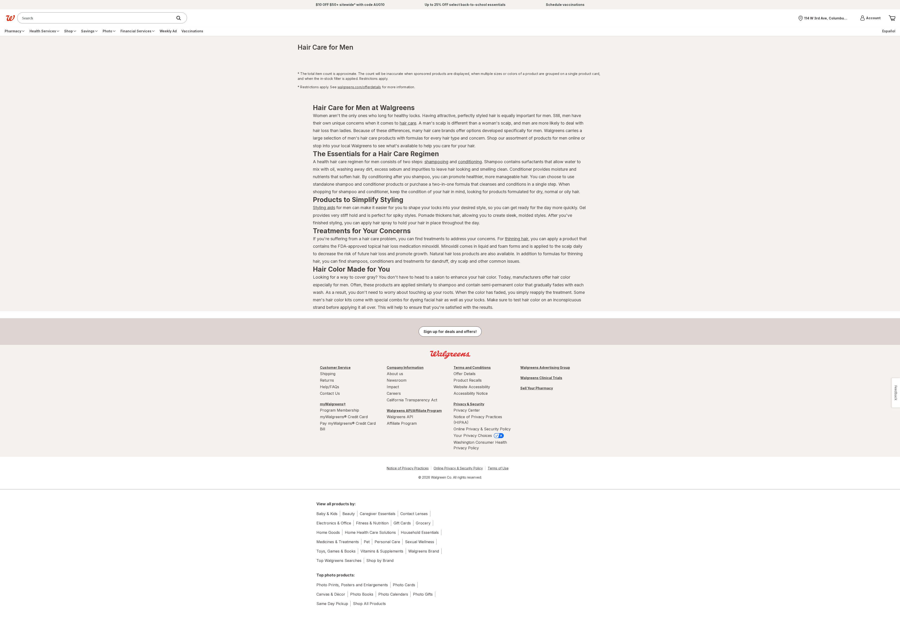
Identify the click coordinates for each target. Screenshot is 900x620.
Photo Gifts (423, 594)
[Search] (181, 18)
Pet (367, 541)
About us (395, 373)
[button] (870, 18)
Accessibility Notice (471, 393)
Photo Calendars (393, 594)
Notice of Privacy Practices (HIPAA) (478, 419)
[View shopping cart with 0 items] (892, 18)
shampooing (436, 161)
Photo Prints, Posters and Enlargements (352, 585)
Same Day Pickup (332, 603)
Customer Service (335, 367)
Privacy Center (467, 410)
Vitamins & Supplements (381, 551)
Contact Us (330, 393)
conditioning (470, 161)
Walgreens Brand (423, 551)
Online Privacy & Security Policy (482, 429)
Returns (327, 380)
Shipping (327, 373)
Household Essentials (420, 532)
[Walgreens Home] (10, 18)
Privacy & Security (469, 404)
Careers (394, 393)
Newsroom (396, 380)
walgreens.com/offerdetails (359, 87)
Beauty (348, 513)
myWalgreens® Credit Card (344, 416)
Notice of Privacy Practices (408, 468)
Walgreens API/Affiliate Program (414, 411)
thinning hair (516, 238)
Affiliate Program (402, 423)
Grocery (423, 523)
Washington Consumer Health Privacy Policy (480, 445)
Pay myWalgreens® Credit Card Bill (348, 426)
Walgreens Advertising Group (545, 367)
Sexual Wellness (419, 541)
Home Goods (328, 532)
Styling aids (324, 207)
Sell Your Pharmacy (536, 388)
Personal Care (387, 541)
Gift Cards (402, 523)
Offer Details (465, 373)
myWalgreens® (333, 404)
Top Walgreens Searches (338, 560)
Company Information (405, 367)
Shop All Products (369, 603)
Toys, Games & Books (336, 551)
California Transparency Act (412, 400)
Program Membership (339, 410)
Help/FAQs (329, 386)
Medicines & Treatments (337, 541)
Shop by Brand (380, 560)
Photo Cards (404, 585)
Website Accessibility (472, 386)
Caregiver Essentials (377, 513)
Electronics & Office (333, 523)
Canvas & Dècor (330, 594)
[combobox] (96, 18)
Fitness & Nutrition (372, 523)
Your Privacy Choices (473, 435)
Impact (393, 386)
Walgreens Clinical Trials (541, 378)
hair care (408, 123)
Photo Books (361, 594)
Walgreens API (400, 416)
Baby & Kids (327, 513)
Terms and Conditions (472, 367)
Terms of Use (498, 468)
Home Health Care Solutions (370, 532)
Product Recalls (468, 380)
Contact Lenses (414, 513)
